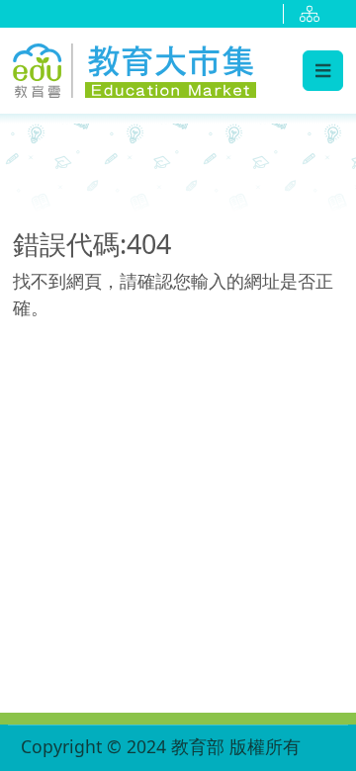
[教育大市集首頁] (134, 67)
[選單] (323, 70)
